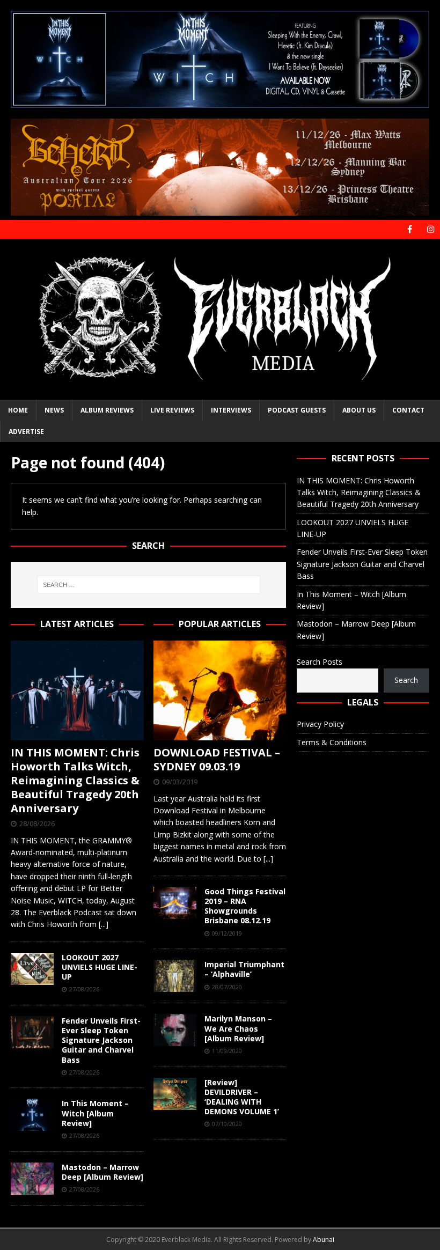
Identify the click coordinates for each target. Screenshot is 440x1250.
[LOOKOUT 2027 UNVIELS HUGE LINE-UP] (32, 969)
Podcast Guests (297, 410)
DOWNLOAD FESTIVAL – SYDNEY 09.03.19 (216, 759)
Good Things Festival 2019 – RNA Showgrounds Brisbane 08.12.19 (244, 906)
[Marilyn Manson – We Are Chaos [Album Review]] (174, 1030)
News (54, 410)
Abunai (323, 1239)
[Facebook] (409, 229)
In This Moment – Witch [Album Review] (95, 1113)
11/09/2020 (227, 1051)
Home (18, 410)
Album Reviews (107, 410)
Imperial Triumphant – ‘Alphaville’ (244, 969)
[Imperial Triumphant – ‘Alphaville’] (174, 976)
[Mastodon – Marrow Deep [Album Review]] (32, 1179)
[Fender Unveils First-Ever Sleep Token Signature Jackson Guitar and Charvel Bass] (32, 1032)
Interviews (231, 410)
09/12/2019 (227, 933)
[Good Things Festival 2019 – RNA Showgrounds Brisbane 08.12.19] (174, 903)
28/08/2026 (37, 823)
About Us (359, 410)
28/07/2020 (227, 987)
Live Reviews (172, 410)
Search (406, 680)
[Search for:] (149, 585)
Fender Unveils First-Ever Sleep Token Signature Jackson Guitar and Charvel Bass (101, 1040)
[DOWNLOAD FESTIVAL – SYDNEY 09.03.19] (220, 690)
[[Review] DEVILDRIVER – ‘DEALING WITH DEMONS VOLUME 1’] (174, 1094)
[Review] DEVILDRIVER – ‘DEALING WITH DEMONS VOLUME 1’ (241, 1097)
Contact (408, 410)
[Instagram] (430, 229)
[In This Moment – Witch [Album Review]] (32, 1115)
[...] (103, 924)
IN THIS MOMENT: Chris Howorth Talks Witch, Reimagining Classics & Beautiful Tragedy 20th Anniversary (75, 780)
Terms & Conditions (331, 742)
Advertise (26, 431)
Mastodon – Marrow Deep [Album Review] (102, 1172)
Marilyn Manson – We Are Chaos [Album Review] (238, 1028)
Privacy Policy (320, 724)
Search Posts (319, 662)
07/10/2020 (227, 1124)
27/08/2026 (84, 989)
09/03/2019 (179, 781)
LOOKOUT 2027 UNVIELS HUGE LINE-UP (99, 967)
